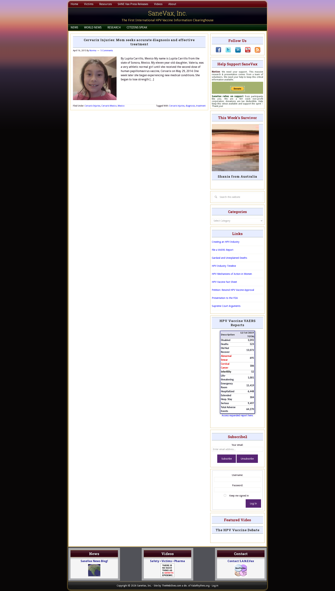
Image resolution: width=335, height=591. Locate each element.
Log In (253, 503)
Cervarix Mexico (109, 106)
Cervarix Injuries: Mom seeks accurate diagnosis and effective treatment (139, 42)
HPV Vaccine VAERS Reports (237, 323)
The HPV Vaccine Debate (237, 530)
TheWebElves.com (171, 585)
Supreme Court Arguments (226, 306)
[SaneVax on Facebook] (218, 51)
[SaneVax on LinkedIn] (236, 51)
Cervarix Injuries (92, 106)
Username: (237, 475)
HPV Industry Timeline (224, 265)
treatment (201, 106)
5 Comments (106, 50)
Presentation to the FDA (225, 298)
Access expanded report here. (237, 415)
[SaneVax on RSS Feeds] (255, 51)
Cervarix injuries (177, 106)
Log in (215, 585)
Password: (237, 485)
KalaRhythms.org (200, 585)
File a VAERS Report (222, 249)
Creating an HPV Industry (225, 241)
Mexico (121, 106)
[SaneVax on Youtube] (246, 51)
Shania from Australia (237, 176)
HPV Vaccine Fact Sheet (224, 282)
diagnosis (190, 106)
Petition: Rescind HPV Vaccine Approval (233, 290)
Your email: (237, 445)
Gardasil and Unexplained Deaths (229, 257)
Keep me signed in (239, 495)
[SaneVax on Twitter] (226, 51)
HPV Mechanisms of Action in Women (232, 273)
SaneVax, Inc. (167, 13)
